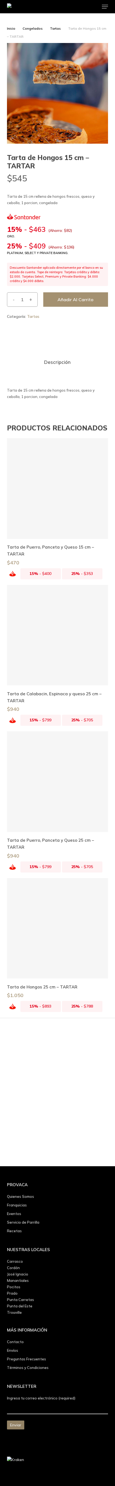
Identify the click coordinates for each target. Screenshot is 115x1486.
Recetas (14, 1231)
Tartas (55, 28)
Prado (12, 1293)
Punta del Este (19, 1306)
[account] (82, 6)
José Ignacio (17, 1274)
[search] (71, 6)
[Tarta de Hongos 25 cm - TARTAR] (57, 928)
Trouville (14, 1312)
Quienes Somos (20, 1196)
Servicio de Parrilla (23, 1222)
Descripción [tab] (57, 362)
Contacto (15, 1342)
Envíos (12, 1350)
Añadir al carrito (76, 299)
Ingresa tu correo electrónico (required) (41, 1398)
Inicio (11, 28)
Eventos (14, 1213)
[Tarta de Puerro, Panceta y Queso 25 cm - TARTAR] (57, 781)
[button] (105, 6)
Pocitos (13, 1287)
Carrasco (15, 1261)
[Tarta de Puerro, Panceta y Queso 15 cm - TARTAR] (57, 488)
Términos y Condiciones (28, 1367)
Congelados (33, 28)
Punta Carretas (20, 1299)
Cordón (13, 1268)
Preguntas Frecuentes (26, 1359)
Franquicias (17, 1205)
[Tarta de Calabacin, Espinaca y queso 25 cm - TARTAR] (57, 635)
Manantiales (18, 1280)
